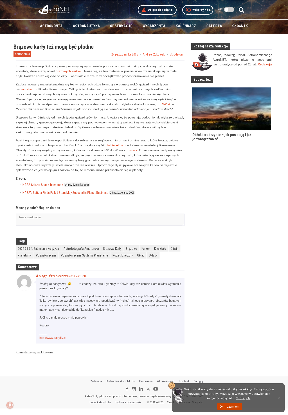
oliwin (174, 248)
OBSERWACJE (121, 26)
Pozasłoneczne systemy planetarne (84, 255)
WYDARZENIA (154, 26)
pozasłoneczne (46, 255)
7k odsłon (176, 54)
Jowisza (131, 150)
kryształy (160, 248)
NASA (166, 104)
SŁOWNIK (240, 26)
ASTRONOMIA (51, 26)
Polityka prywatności (128, 402)
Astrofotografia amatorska (81, 248)
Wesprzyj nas (198, 10)
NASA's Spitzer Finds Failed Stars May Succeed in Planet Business (65, 193)
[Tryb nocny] (229, 9)
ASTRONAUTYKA (86, 26)
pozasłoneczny (122, 255)
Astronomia (22, 54)
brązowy (131, 248)
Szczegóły (243, 398)
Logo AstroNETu (100, 402)
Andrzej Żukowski (154, 54)
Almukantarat (165, 381)
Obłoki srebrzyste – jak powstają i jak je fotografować (221, 136)
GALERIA (214, 26)
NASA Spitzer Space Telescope (42, 185)
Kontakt (184, 381)
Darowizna (146, 381)
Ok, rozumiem (230, 406)
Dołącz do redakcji (157, 10)
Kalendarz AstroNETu (120, 381)
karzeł (146, 248)
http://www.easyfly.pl (52, 337)
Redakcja (96, 381)
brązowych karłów (68, 71)
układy (153, 255)
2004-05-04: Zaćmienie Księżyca (38, 248)
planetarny (25, 255)
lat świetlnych (116, 145)
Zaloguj (198, 381)
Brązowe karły (112, 248)
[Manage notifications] (10, 405)
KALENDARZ (186, 26)
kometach (27, 89)
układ (140, 255)
